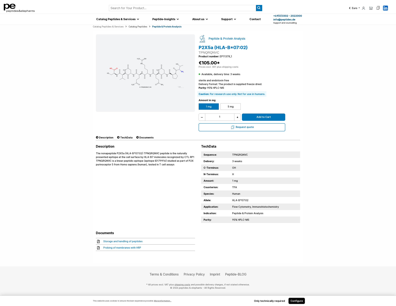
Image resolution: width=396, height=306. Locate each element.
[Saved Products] (378, 8)
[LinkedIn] (385, 7)
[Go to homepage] (19, 7)
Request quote (245, 127)
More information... (162, 301)
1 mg (208, 106)
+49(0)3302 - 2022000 (287, 15)
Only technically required (269, 300)
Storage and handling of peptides (122, 241)
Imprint (215, 274)
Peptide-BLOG (235, 274)
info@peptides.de (284, 19)
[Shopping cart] (371, 8)
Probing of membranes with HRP (122, 247)
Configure (297, 300)
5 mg (231, 106)
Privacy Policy (194, 274)
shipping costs (182, 284)
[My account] (363, 8)
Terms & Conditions (164, 274)
